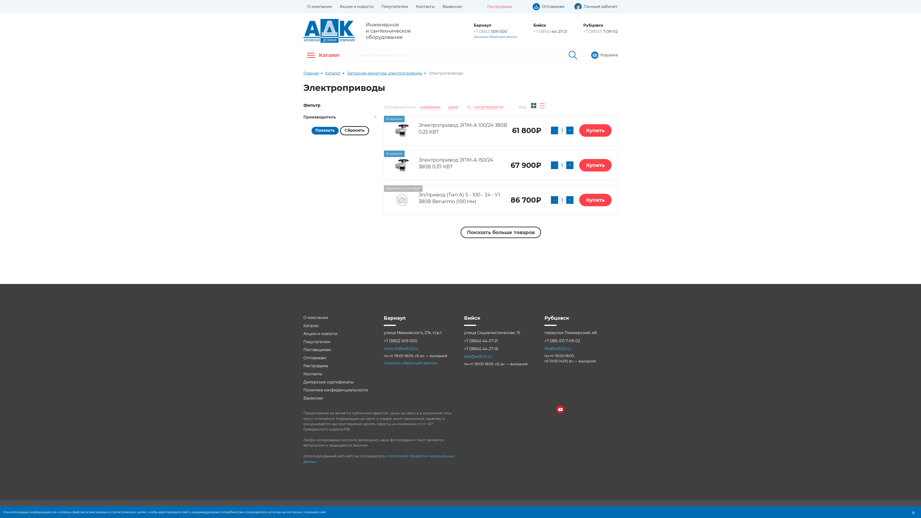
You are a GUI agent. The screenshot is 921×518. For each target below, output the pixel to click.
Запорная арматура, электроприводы (384, 73)
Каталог (333, 73)
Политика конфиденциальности (335, 390)
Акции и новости (357, 6)
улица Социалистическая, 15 (492, 332)
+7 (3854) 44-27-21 (481, 341)
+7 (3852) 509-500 (400, 341)
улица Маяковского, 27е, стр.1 (413, 332)
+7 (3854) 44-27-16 (481, 349)
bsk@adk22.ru (477, 356)
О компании (319, 6)
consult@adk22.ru (401, 348)
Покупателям (394, 6)
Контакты (425, 6)
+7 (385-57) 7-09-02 (562, 341)
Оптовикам (314, 358)
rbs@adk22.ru (557, 348)
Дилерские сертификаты (328, 382)
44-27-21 (550, 31)
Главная (311, 73)
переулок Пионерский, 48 (570, 332)
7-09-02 (600, 31)
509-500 (490, 31)
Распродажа (315, 366)
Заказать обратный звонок (495, 37)
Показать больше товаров (501, 232)
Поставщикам (317, 349)
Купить (595, 130)
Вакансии (452, 6)
